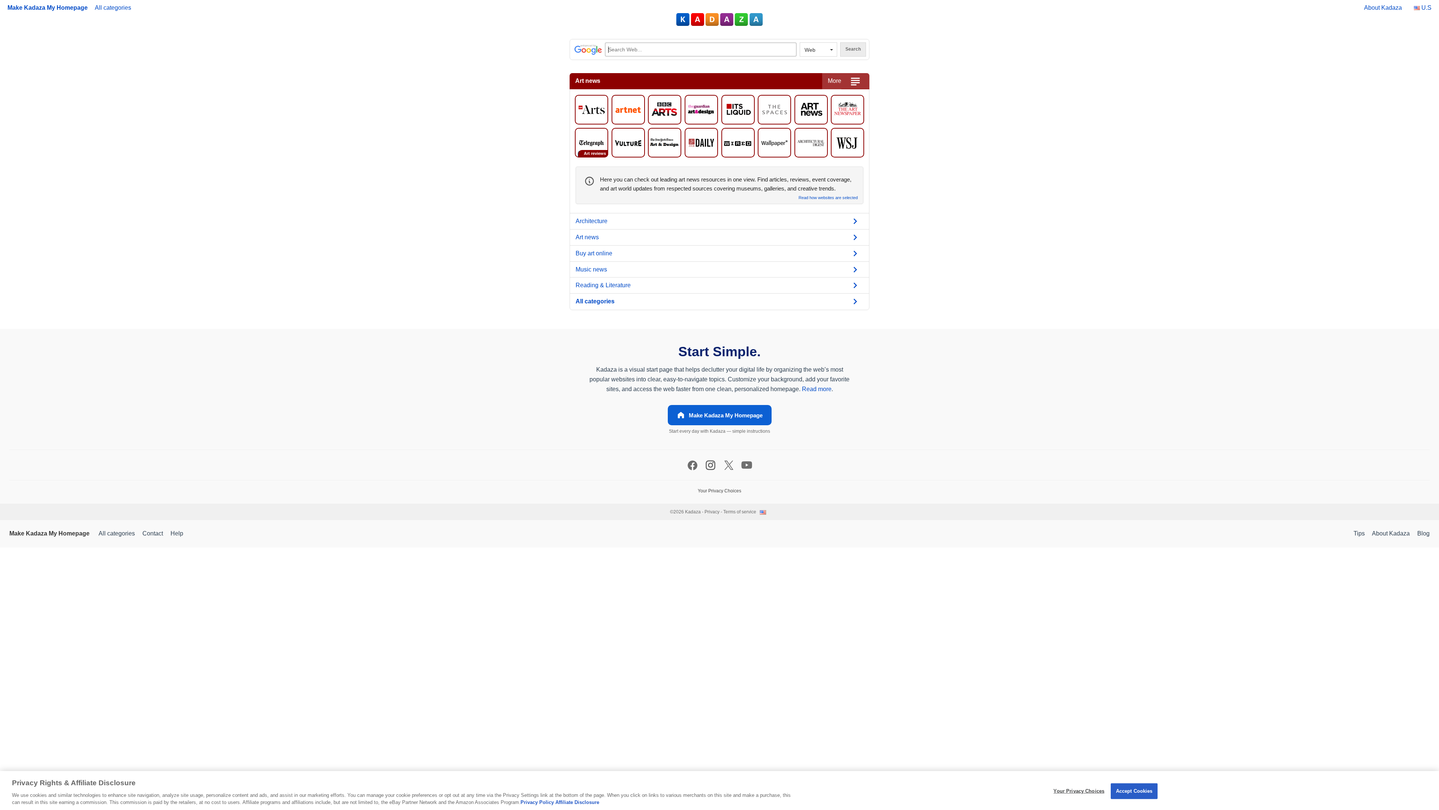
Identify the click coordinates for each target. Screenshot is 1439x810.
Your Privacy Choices (1078, 791)
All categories (113, 7)
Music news (591, 269)
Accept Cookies (1134, 791)
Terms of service (739, 511)
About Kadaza (1383, 7)
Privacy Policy (537, 802)
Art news (587, 237)
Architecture (591, 221)
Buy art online (594, 253)
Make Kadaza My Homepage (47, 7)
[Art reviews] (591, 142)
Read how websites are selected (828, 198)
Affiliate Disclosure (577, 802)
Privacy (712, 511)
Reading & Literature (603, 285)
